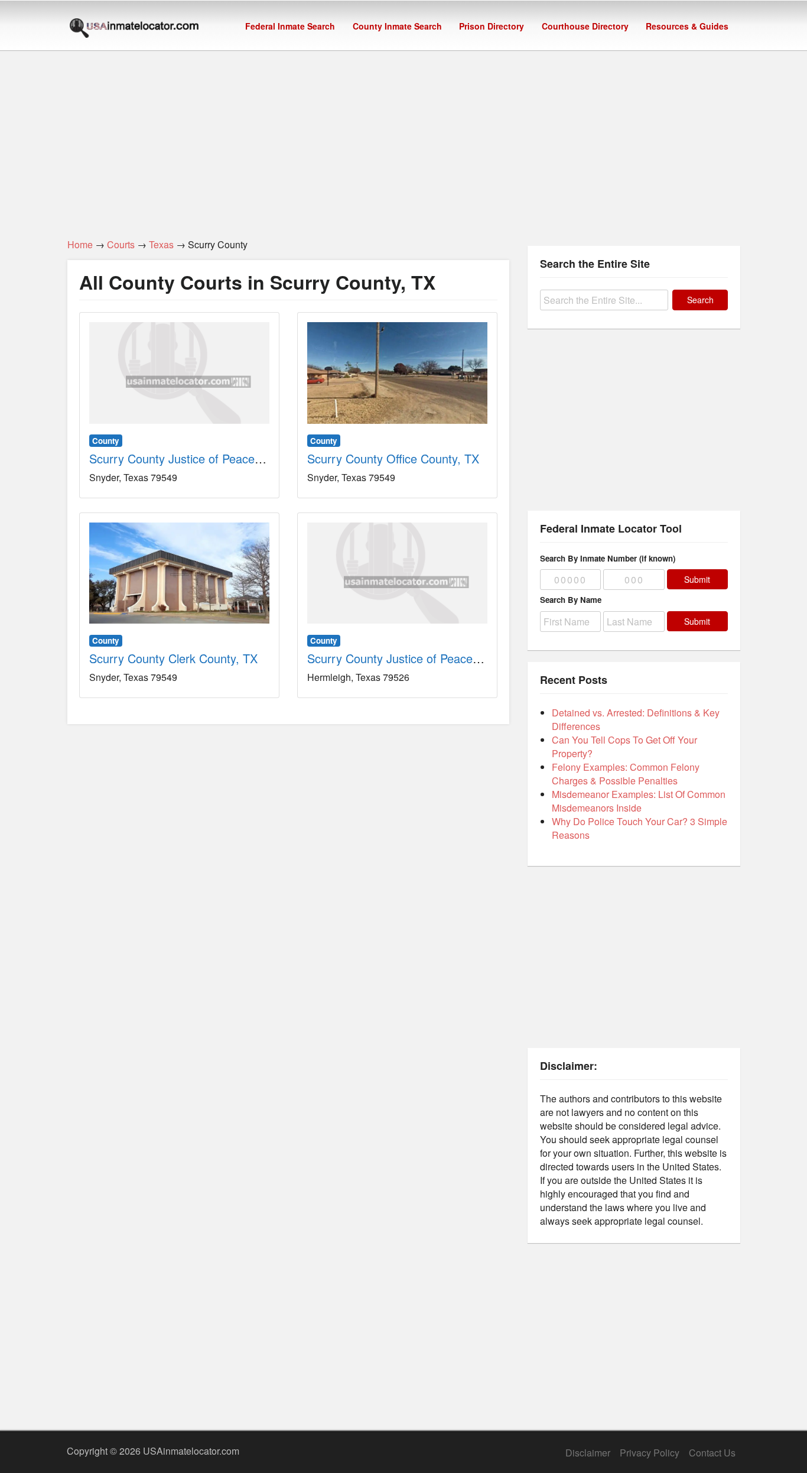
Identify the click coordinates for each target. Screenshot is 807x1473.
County (105, 440)
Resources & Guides (687, 26)
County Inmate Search (397, 26)
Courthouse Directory (585, 26)
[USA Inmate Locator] (134, 29)
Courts (121, 244)
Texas (161, 244)
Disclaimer (587, 1452)
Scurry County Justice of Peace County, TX (203, 458)
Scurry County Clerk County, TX (173, 658)
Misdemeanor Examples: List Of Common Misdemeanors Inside (638, 801)
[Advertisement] (403, 137)
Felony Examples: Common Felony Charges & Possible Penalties (625, 773)
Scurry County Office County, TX (393, 458)
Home (80, 244)
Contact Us (712, 1452)
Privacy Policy (649, 1452)
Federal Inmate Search (290, 26)
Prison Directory (491, 26)
